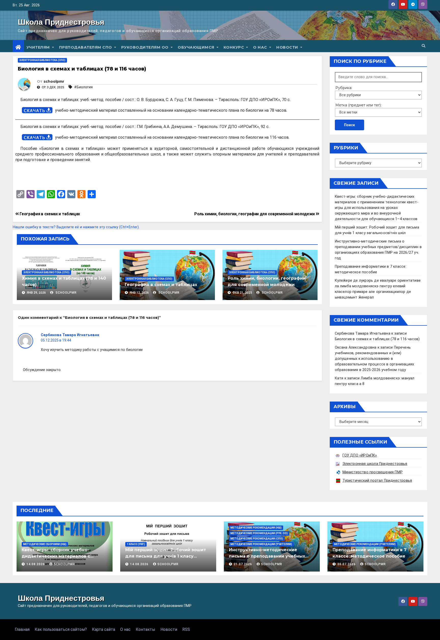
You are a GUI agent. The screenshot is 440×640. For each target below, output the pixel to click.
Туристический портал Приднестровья (377, 480)
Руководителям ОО (145, 47)
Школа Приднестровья (61, 22)
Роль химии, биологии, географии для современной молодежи (255, 213)
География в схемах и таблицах (49, 213)
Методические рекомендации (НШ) (256, 527)
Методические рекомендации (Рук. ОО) (259, 533)
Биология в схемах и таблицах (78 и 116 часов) (377, 339)
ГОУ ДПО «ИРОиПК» (359, 455)
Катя (339, 378)
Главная (22, 629)
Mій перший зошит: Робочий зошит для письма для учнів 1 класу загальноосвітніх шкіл (165, 556)
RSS (186, 629)
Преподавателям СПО (86, 47)
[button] (423, 46)
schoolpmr (54, 81)
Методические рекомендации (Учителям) (261, 544)
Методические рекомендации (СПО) (256, 538)
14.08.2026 (36, 564)
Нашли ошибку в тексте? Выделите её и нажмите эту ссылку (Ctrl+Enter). (76, 227)
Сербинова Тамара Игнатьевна (70, 335)
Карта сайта (103, 629)
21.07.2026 (243, 564)
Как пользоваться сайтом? (61, 629)
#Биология (83, 87)
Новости (287, 47)
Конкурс (234, 47)
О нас (260, 47)
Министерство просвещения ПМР (372, 472)
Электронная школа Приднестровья (374, 464)
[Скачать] (37, 110)
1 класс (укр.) (136, 544)
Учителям (38, 47)
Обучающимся (196, 47)
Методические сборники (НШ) (44, 544)
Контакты (145, 629)
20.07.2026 (347, 564)
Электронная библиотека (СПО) (42, 60)
